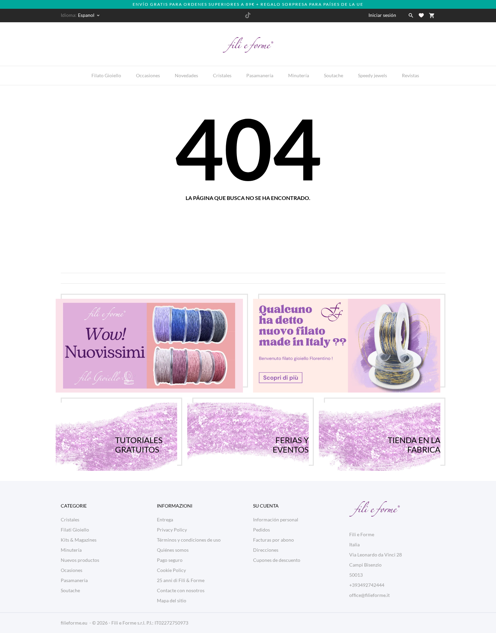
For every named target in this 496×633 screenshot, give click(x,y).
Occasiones (148, 73)
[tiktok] (248, 15)
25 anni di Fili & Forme (180, 580)
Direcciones (265, 550)
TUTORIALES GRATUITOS (139, 436)
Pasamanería (260, 73)
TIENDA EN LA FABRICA (414, 436)
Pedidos (261, 530)
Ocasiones (71, 570)
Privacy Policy (172, 530)
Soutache (334, 73)
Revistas (411, 73)
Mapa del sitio (171, 600)
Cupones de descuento (276, 560)
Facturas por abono (273, 540)
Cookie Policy (171, 570)
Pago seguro (170, 560)
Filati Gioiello (75, 530)
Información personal (275, 519)
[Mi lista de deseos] (421, 15)
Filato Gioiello (106, 75)
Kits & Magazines (79, 540)
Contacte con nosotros (180, 590)
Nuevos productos (80, 560)
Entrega (165, 519)
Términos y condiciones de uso (189, 540)
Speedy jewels (373, 73)
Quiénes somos (173, 550)
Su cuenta (266, 506)
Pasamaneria (74, 580)
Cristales (223, 73)
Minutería (299, 73)
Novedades (187, 73)
